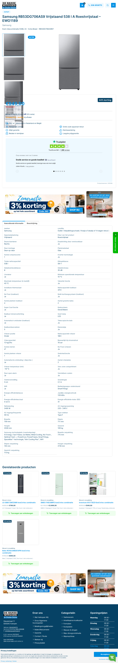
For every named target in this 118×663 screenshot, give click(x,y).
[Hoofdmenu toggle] (113, 5)
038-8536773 (13, 627)
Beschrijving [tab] (32, 223)
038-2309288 (19, 629)
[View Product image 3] (13, 93)
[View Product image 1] (13, 45)
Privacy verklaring (6, 661)
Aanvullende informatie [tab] (13, 223)
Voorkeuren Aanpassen (105, 659)
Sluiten (15, 661)
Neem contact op (115, 244)
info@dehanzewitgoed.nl (12, 631)
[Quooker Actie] (99, 204)
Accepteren (106, 654)
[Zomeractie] (45, 204)
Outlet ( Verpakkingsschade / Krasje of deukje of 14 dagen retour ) (83, 231)
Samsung (8, 231)
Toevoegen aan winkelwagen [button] (22, 513)
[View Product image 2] (13, 69)
